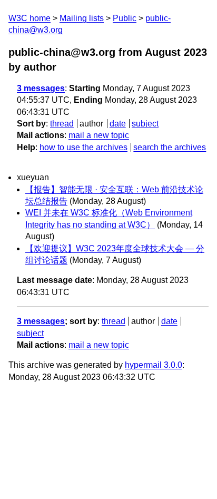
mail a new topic (98, 135)
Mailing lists (82, 18)
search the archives (169, 147)
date (118, 123)
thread (62, 123)
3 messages (41, 88)
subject (145, 123)
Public (124, 18)
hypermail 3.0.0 (153, 364)
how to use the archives (83, 147)
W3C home (29, 18)
